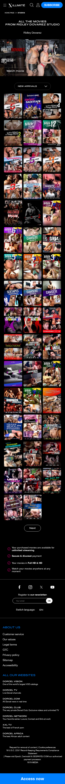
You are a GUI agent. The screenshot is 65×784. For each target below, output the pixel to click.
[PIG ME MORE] (13, 507)
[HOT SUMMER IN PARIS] (13, 427)
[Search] (31, 5)
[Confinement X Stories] (33, 373)
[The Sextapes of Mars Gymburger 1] (33, 320)
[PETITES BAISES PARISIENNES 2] (33, 427)
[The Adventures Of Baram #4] (33, 266)
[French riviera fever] (33, 186)
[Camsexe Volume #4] (33, 293)
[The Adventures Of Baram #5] (13, 266)
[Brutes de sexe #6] (13, 106)
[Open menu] (4, 3)
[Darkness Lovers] (52, 454)
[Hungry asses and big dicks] (33, 347)
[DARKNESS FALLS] (52, 427)
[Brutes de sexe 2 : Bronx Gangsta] (52, 347)
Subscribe (52, 5)
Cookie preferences (47, 747)
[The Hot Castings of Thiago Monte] (13, 347)
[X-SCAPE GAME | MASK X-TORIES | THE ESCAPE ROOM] (52, 507)
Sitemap (8, 660)
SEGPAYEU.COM (40, 756)
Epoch (18, 756)
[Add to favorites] (35, 71)
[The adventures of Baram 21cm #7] (52, 213)
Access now (32, 778)
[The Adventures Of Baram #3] (52, 266)
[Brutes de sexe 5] (33, 159)
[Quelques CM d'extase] (33, 454)
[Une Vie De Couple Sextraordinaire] (13, 454)
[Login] (38, 5)
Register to (32, 594)
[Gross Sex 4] (52, 159)
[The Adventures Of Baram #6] (13, 240)
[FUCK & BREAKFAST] (33, 507)
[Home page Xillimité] (16, 5)
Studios (21, 13)
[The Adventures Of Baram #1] (33, 400)
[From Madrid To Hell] (52, 320)
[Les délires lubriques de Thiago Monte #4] (52, 106)
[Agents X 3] (33, 480)
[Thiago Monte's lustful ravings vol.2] (33, 213)
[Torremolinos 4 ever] (13, 159)
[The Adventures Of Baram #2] (52, 373)
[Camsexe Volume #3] (52, 293)
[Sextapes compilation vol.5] (13, 293)
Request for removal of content (23, 747)
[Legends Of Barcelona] (13, 400)
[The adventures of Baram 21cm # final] (33, 133)
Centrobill (26, 756)
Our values (9, 639)
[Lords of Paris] (13, 480)
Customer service (13, 634)
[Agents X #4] (52, 186)
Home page (9, 13)
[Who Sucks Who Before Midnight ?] (52, 480)
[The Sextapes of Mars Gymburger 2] (13, 320)
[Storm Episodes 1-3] (52, 240)
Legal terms (10, 644)
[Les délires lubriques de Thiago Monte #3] (13, 133)
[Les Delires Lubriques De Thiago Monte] (52, 400)
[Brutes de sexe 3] (13, 186)
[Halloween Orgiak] (13, 213)
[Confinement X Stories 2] (13, 373)
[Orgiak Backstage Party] (33, 106)
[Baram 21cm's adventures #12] (52, 133)
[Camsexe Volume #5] (33, 240)
